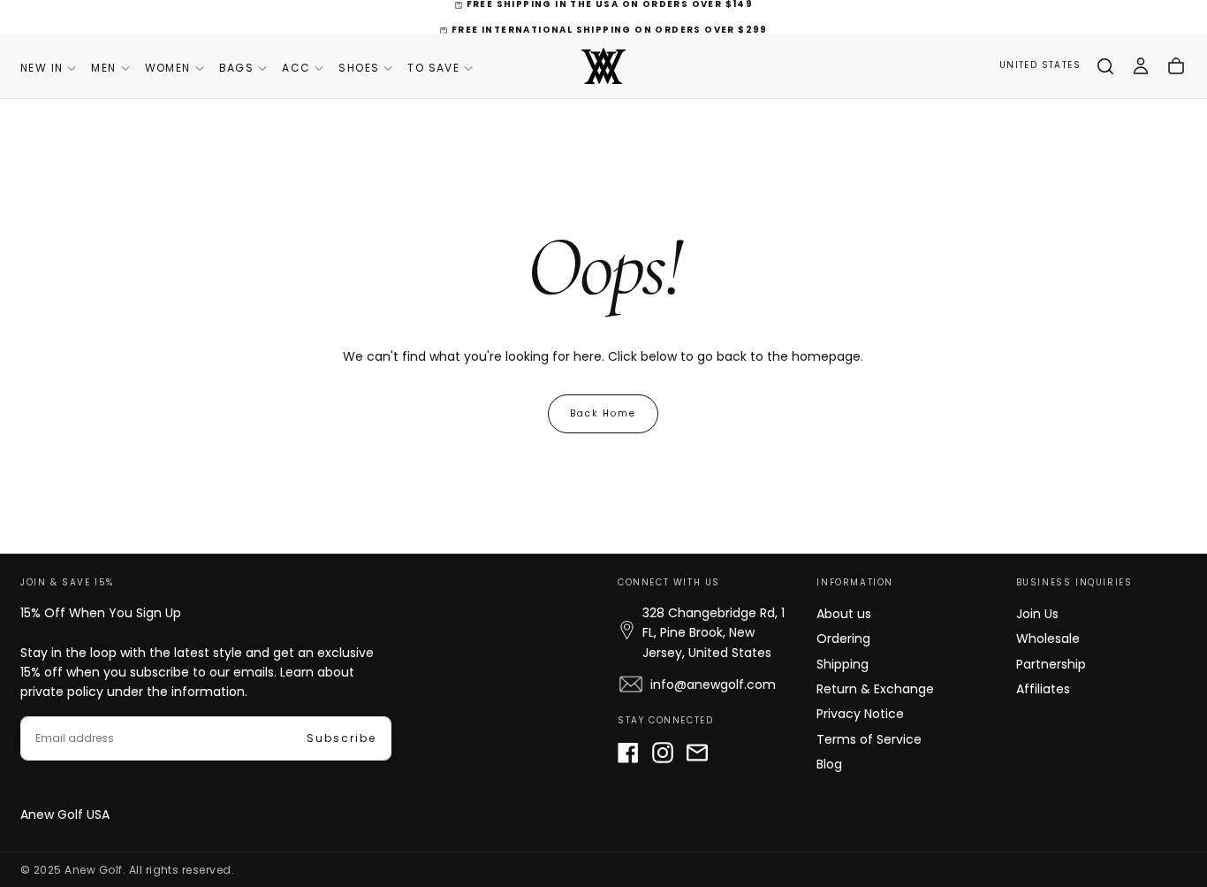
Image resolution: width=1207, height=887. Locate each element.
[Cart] (1176, 66)
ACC (296, 67)
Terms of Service (869, 739)
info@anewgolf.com (713, 684)
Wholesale (1048, 638)
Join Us (1037, 614)
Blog (829, 764)
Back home (603, 413)
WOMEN (168, 67)
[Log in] (1140, 66)
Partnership (1051, 664)
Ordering (843, 638)
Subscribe (341, 738)
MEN (103, 67)
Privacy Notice (860, 714)
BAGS (236, 67)
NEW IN (41, 67)
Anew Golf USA (65, 814)
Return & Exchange (875, 689)
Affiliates (1043, 689)
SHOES (358, 67)
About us (843, 614)
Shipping (842, 664)
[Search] (1105, 66)
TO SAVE (433, 67)
